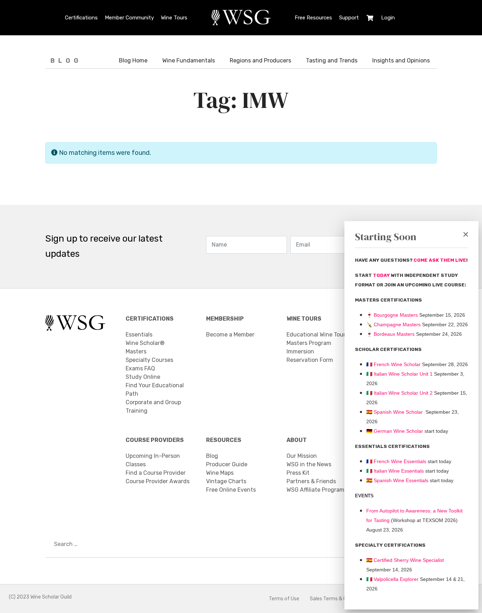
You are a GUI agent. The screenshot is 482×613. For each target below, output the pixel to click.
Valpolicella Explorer (392, 579)
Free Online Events (231, 489)
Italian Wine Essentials (398, 471)
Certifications (81, 17)
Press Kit (298, 472)
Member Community (129, 17)
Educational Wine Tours (317, 334)
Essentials (139, 334)
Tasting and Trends (331, 60)
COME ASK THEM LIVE (440, 260)
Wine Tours (174, 17)
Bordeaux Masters (390, 334)
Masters (136, 351)
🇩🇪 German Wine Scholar (394, 431)
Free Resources (313, 17)
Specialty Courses (149, 360)
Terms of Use (284, 599)
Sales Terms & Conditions (339, 599)
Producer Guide (226, 464)
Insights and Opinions (401, 60)
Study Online (143, 377)
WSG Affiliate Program (315, 489)
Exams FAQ (140, 368)
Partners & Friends (311, 481)
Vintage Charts (226, 481)
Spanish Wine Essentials (400, 480)
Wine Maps (220, 472)
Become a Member (230, 334)
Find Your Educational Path (155, 389)
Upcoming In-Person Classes (153, 460)
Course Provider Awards (157, 481)
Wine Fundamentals (188, 60)
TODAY (382, 275)
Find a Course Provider (156, 472)
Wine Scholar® (145, 343)
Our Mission (302, 456)
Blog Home (133, 60)
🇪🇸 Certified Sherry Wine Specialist (405, 560)
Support (349, 17)
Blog (212, 456)
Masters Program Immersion (309, 347)
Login (388, 17)
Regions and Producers (260, 60)
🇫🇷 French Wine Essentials (396, 461)
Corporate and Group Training (153, 406)
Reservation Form (310, 360)
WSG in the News (309, 464)
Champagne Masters (397, 324)
